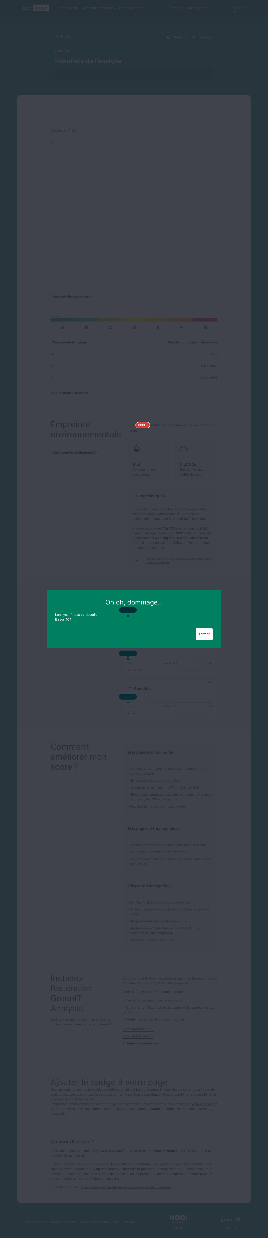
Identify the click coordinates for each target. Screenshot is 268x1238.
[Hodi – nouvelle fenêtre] (178, 1219)
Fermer (204, 634)
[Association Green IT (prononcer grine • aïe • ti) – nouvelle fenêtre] (230, 1219)
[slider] (128, 616)
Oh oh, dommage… (134, 602)
